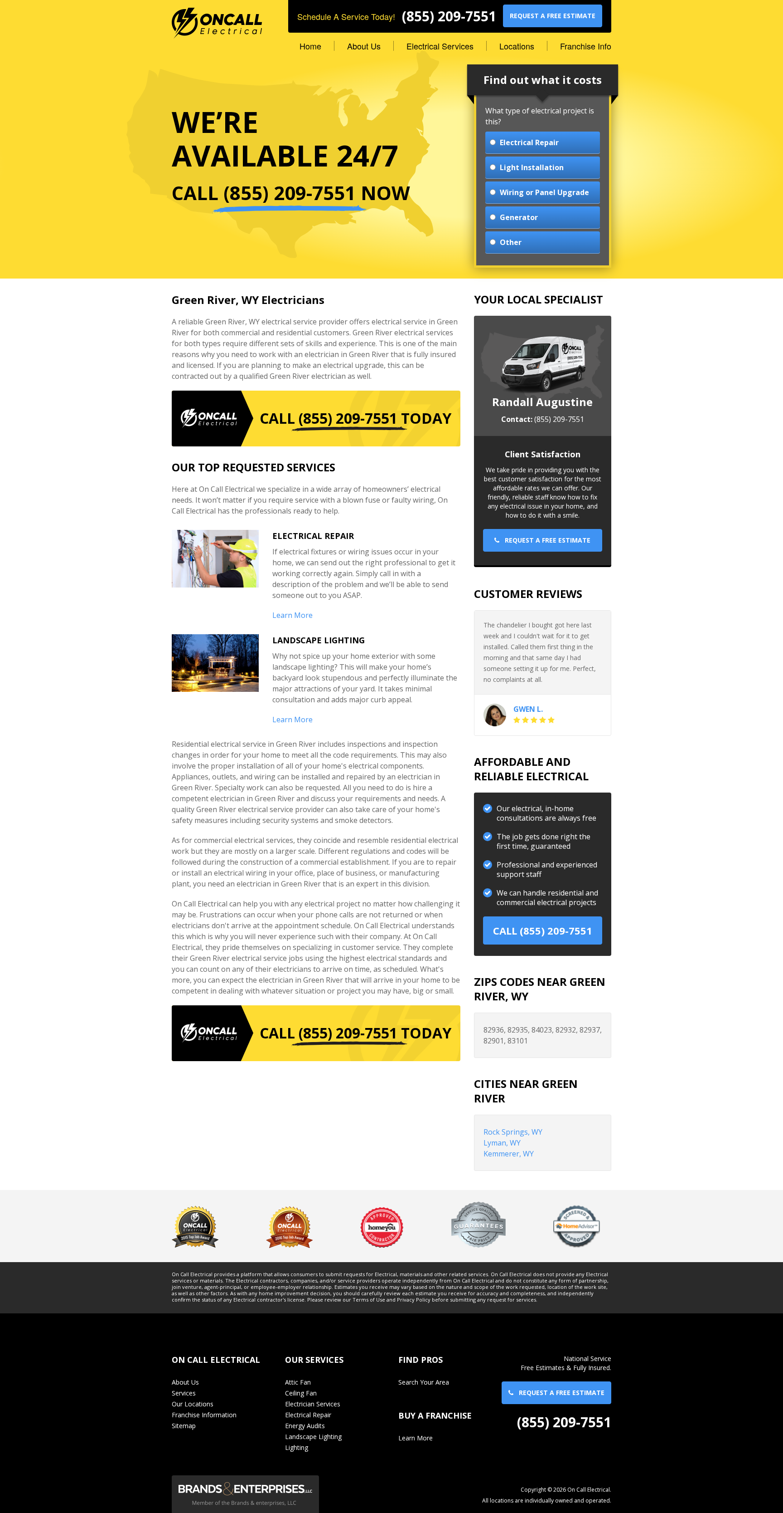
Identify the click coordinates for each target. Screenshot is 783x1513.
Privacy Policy (413, 1300)
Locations (516, 46)
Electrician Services (312, 1404)
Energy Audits (305, 1425)
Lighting (296, 1447)
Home (310, 46)
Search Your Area (423, 1382)
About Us (364, 46)
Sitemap (184, 1425)
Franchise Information (204, 1414)
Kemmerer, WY (508, 1154)
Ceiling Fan (301, 1393)
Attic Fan (298, 1382)
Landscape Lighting (313, 1436)
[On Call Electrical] (217, 19)
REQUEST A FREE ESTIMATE (552, 15)
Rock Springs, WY (512, 1132)
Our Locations (192, 1404)
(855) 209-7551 (449, 16)
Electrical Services (440, 46)
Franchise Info (585, 46)
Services (184, 1393)
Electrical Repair (308, 1414)
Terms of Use (369, 1300)
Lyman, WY (502, 1143)
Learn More (292, 615)
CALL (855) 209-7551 (542, 930)
